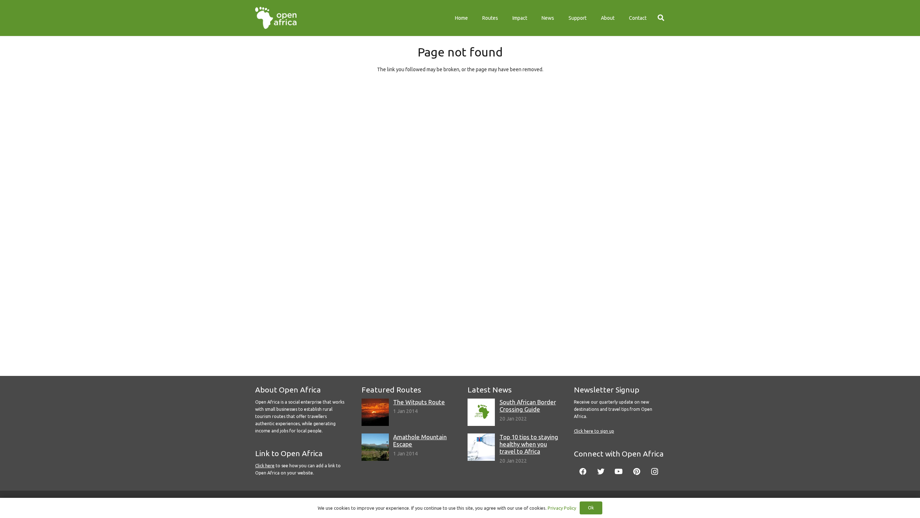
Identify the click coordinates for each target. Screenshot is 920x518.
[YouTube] (619, 472)
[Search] (661, 18)
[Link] (275, 18)
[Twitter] (601, 472)
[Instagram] (655, 472)
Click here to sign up (594, 431)
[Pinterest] (637, 472)
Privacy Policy (562, 507)
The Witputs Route (419, 402)
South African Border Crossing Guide (528, 406)
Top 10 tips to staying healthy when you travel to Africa (529, 444)
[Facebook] (583, 472)
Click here (265, 465)
